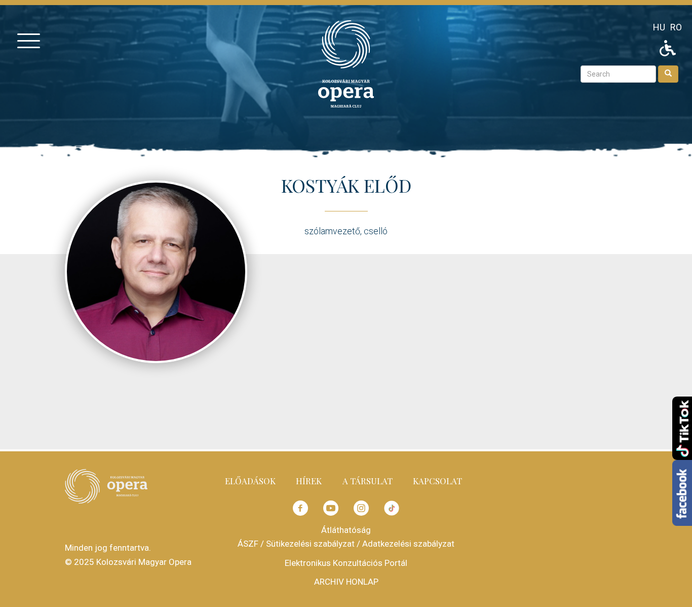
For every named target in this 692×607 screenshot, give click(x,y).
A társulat (367, 480)
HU (659, 27)
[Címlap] (346, 63)
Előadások (250, 480)
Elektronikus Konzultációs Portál (346, 563)
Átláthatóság (346, 530)
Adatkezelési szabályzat (408, 544)
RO (676, 27)
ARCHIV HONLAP (346, 582)
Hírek (309, 480)
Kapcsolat (437, 480)
